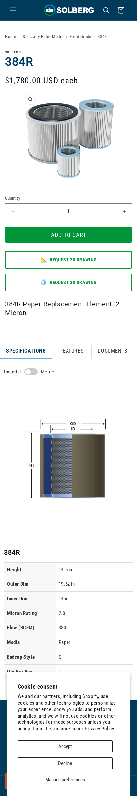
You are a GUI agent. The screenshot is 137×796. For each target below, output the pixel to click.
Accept (65, 746)
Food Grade (80, 36)
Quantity (12, 198)
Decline (65, 763)
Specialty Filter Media (43, 36)
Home (10, 36)
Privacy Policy (99, 729)
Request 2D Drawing (68, 259)
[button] (13, 10)
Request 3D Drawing (68, 282)
